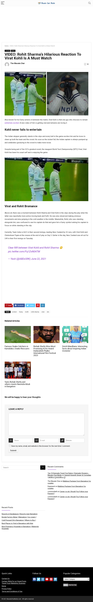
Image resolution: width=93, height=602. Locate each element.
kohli (26, 312)
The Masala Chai (17, 63)
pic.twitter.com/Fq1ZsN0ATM (24, 251)
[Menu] (2, 3)
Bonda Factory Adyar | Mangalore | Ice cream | (19, 517)
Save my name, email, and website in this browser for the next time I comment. (40, 446)
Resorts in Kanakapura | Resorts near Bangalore (19, 514)
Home (6, 46)
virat (43, 312)
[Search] (89, 3)
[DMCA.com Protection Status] (70, 585)
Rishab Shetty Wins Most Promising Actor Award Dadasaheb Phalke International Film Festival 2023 (44, 351)
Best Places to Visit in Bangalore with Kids (17, 523)
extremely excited (12, 123)
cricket (7, 50)
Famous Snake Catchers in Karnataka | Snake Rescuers (17, 347)
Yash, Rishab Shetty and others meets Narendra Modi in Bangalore (17, 384)
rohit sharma (35, 312)
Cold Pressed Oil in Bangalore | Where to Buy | (19, 520)
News (13, 50)
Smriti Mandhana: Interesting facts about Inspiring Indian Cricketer (74, 348)
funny (21, 312)
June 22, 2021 (38, 258)
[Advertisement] (46, 23)
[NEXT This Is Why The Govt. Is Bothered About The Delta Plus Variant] (90, 596)
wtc (48, 312)
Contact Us (6, 578)
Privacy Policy (6, 589)
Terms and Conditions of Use (12, 591)
